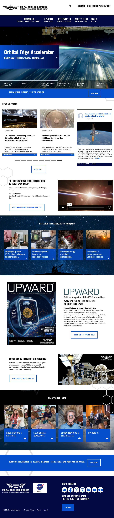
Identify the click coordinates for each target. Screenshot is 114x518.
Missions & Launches (80, 84)
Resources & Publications (99, 6)
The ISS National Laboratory (64, 84)
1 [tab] (17, 160)
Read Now (94, 93)
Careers (68, 508)
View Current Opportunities (23, 378)
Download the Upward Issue (84, 335)
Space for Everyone (49, 20)
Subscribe (94, 463)
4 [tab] (35, 160)
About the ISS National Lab (81, 20)
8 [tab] (59, 160)
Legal (46, 510)
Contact (81, 6)
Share (94, 164)
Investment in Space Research (64, 20)
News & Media (94, 20)
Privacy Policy (29, 510)
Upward (25, 83)
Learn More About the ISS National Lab (26, 207)
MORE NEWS (38, 169)
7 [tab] (53, 160)
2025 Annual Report (100, 84)
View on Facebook (83, 164)
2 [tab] (23, 160)
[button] (70, 6)
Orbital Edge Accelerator (8, 84)
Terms (39, 510)
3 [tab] (29, 160)
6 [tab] (47, 160)
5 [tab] (41, 160)
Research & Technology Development (28, 20)
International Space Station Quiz (47, 84)
